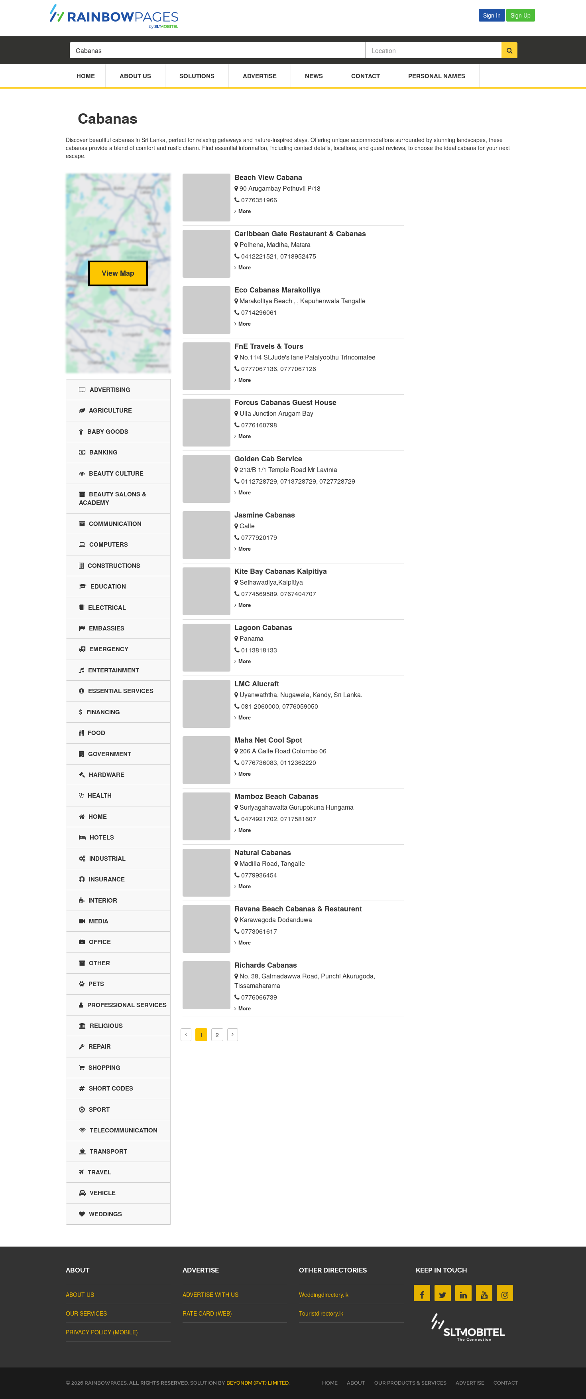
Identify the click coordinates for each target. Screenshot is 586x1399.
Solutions (196, 75)
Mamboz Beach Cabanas (276, 796)
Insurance (107, 879)
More (244, 211)
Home (86, 75)
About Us (135, 75)
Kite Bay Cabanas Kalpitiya (280, 571)
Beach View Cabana (268, 177)
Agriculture (110, 410)
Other (99, 962)
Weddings (105, 1213)
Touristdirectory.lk (321, 1313)
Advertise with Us (210, 1294)
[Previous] (186, 1035)
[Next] (233, 1035)
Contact (365, 75)
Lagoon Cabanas (263, 627)
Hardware (106, 774)
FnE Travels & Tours (268, 346)
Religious (106, 1025)
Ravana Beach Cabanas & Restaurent (298, 908)
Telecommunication (123, 1130)
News (314, 75)
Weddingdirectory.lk (323, 1294)
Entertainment (113, 670)
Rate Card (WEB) (207, 1313)
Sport (99, 1109)
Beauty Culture (116, 473)
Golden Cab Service (268, 458)
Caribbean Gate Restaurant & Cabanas (300, 233)
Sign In (492, 15)
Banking (103, 452)
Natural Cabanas (262, 852)
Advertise (260, 75)
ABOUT (356, 1383)
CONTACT (506, 1383)
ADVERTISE (470, 1383)
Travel (99, 1172)
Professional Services (127, 1004)
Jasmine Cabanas (264, 515)
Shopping (104, 1067)
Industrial (107, 858)
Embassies (106, 628)
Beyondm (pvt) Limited (257, 1383)
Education (108, 586)
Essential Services (120, 690)
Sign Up (521, 15)
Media (98, 921)
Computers (108, 544)
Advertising (110, 389)
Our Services (86, 1313)
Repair (99, 1046)
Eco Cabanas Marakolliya (277, 290)
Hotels (102, 837)
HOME (330, 1383)
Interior (102, 900)
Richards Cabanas (265, 965)
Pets (96, 983)
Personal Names (436, 75)
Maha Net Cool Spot (268, 740)
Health (100, 795)
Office (100, 941)
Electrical (107, 607)
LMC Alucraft (256, 683)
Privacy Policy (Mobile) (102, 1332)
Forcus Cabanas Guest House (285, 402)
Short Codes (111, 1088)
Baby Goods (107, 431)
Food (96, 732)
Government (109, 753)
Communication (115, 523)
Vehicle (103, 1192)
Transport (108, 1151)
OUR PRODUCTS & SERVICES (410, 1383)
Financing (103, 711)
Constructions (114, 565)
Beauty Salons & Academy (112, 498)
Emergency (108, 648)
